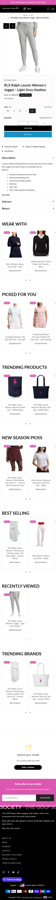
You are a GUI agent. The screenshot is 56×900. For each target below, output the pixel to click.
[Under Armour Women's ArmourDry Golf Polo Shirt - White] (41, 460)
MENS (4, 842)
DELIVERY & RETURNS (12, 855)
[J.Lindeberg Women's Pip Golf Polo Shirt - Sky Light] (15, 316)
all (32, 15)
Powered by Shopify (41, 897)
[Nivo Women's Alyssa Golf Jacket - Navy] (15, 245)
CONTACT (6, 851)
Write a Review (28, 767)
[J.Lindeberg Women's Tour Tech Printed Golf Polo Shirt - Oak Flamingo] (41, 315)
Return (6, 208)
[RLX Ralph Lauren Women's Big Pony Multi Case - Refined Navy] (15, 387)
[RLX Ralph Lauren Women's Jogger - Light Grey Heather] (15, 604)
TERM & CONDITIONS (11, 863)
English (13, 885)
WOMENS (6, 846)
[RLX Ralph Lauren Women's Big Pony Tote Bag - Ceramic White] (41, 674)
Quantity (7, 118)
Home (25, 15)
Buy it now (28, 134)
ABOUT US (6, 838)
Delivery (7, 201)
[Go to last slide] (6, 26)
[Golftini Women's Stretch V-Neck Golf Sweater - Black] (41, 243)
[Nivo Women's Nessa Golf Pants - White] (41, 535)
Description (8, 157)
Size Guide (48, 107)
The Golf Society (27, 897)
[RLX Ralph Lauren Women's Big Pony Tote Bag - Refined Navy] (41, 387)
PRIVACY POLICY (9, 859)
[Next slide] (12, 26)
